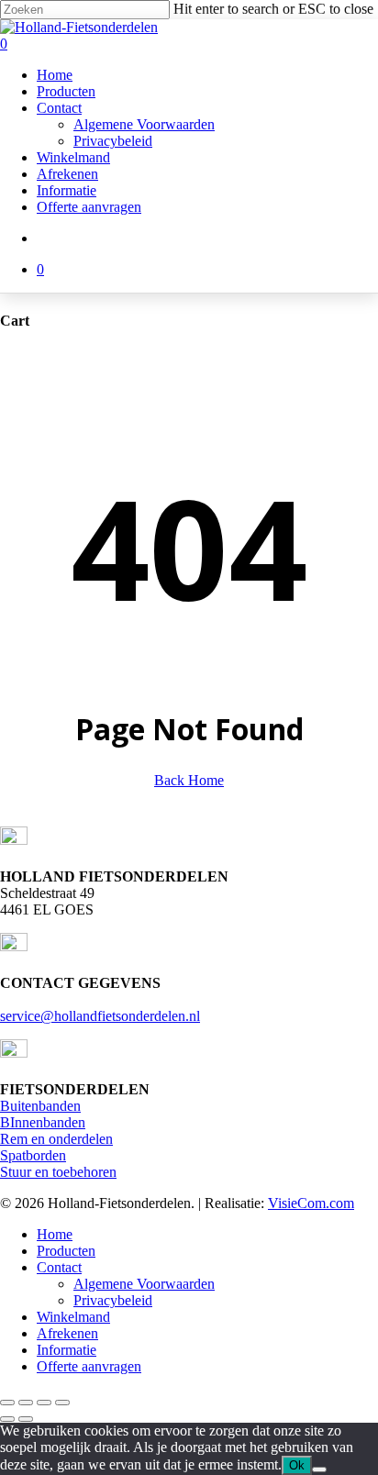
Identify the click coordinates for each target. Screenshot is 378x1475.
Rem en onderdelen (56, 1139)
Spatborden (33, 1155)
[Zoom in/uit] (7, 1402)
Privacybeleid (112, 1300)
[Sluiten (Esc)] (62, 1402)
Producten (66, 1251)
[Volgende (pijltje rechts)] (25, 1419)
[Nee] (319, 1469)
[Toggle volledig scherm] (25, 1402)
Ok (297, 1465)
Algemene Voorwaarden (144, 1284)
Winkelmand (73, 1317)
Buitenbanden (40, 1106)
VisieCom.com (311, 1203)
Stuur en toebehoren (58, 1172)
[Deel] (44, 1402)
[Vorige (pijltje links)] (7, 1419)
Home (54, 1234)
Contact (59, 1267)
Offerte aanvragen (89, 1366)
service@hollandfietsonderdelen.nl (100, 1016)
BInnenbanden (42, 1122)
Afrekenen (67, 1333)
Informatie (66, 1350)
